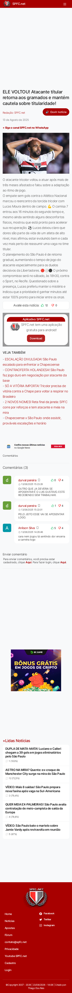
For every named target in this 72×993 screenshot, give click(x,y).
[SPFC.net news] (36, 446)
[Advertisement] (36, 46)
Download (36, 338)
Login (8, 970)
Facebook (48, 913)
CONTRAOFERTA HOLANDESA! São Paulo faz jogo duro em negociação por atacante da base (35, 375)
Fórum (8, 935)
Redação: (14, 112)
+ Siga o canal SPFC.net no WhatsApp (26, 127)
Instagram (49, 925)
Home (8, 914)
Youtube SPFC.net (16, 956)
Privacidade (12, 949)
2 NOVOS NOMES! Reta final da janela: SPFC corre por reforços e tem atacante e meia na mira (35, 407)
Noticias (10, 921)
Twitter (47, 919)
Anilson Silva (26, 528)
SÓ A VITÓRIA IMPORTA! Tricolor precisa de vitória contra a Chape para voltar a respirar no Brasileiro (35, 391)
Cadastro (10, 963)
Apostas (10, 928)
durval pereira (27, 480)
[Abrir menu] (64, 4)
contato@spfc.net (15, 942)
